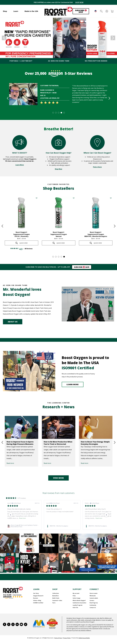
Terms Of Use (58, 638)
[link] (23, 525)
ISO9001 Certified (38, 603)
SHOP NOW (79, 2)
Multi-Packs (55, 598)
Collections (55, 593)
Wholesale (93, 596)
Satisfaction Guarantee (79, 603)
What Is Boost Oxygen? (79, 600)
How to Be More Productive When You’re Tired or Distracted (58, 443)
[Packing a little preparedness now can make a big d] (9, 563)
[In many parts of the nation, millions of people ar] (107, 563)
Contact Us (93, 607)
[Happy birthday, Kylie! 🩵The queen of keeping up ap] (29, 563)
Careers (92, 600)
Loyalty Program (77, 605)
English (96, 11)
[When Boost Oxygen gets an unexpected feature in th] (48, 543)
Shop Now (58, 169)
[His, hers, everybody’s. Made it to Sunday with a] (68, 543)
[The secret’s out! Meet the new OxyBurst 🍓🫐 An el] (29, 543)
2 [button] (55, 112)
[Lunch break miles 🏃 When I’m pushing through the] (87, 543)
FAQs (74, 596)
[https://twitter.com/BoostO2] (8, 624)
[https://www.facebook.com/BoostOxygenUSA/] (4, 624)
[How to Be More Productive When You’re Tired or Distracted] (58, 427)
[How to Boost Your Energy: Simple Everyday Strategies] (95, 427)
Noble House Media (84, 638)
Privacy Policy (67, 638)
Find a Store (97, 167)
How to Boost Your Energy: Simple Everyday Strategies (95, 443)
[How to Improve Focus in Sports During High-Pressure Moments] (21, 427)
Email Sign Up (94, 603)
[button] (10, 515)
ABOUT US (12, 322)
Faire (53, 603)
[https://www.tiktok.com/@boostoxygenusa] (25, 624)
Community (93, 605)
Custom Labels (94, 598)
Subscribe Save (80, 11)
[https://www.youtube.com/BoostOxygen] (21, 624)
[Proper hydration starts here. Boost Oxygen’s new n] (48, 563)
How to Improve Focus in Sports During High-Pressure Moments (20, 443)
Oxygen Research (38, 596)
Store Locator (94, 593)
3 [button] (58, 112)
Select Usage (76, 598)
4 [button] (61, 112)
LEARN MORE (73, 384)
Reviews (35, 598)
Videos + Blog (37, 600)
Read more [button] (22, 518)
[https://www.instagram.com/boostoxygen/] (13, 624)
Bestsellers (55, 596)
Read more (10, 463)
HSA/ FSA (75, 607)
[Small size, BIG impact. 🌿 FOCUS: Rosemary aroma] (9, 543)
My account (76, 593)
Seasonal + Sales (57, 600)
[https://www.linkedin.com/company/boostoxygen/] (17, 624)
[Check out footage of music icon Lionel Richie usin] (68, 563)
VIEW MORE (58, 478)
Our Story (36, 593)
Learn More (19, 165)
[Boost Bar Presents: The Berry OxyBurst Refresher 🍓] (107, 543)
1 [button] (53, 112)
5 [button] (64, 112)
